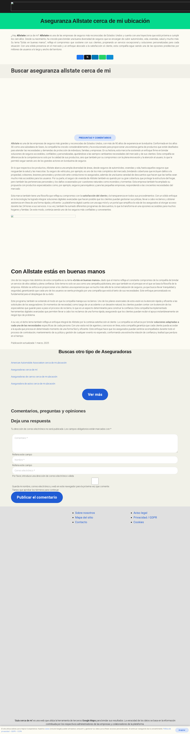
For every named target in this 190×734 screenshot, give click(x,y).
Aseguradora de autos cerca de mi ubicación (33, 383)
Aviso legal (140, 512)
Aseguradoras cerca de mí (24, 369)
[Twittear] (87, 57)
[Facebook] (37, 706)
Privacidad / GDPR (145, 517)
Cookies (139, 522)
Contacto (81, 522)
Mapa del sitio (84, 517)
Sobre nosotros (85, 512)
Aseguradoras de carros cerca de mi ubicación (34, 376)
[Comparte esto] (80, 57)
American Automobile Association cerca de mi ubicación (39, 362)
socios (47, 729)
